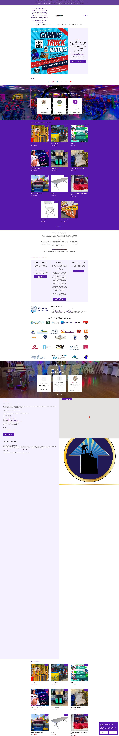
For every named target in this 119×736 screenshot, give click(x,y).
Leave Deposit (78, 271)
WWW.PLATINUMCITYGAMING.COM (59, 249)
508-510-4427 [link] (7, 419)
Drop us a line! (8, 434)
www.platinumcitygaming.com (78, 54)
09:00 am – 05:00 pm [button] (12, 430)
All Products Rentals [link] (46, 24)
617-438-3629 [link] (13, 418)
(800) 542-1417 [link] (9, 416)
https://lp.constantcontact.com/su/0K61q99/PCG (64, 311)
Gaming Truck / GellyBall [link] (61, 24)
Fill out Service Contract (40, 277)
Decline (104, 732)
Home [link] (37, 24)
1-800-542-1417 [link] (42, 9)
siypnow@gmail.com (26, 449)
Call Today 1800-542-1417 (78, 61)
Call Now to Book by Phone (59, 299)
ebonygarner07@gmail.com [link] (13, 420)
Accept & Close (113, 732)
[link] (59, 15)
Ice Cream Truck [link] (73, 24)
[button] (87, 15)
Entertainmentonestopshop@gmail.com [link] (14, 421)
